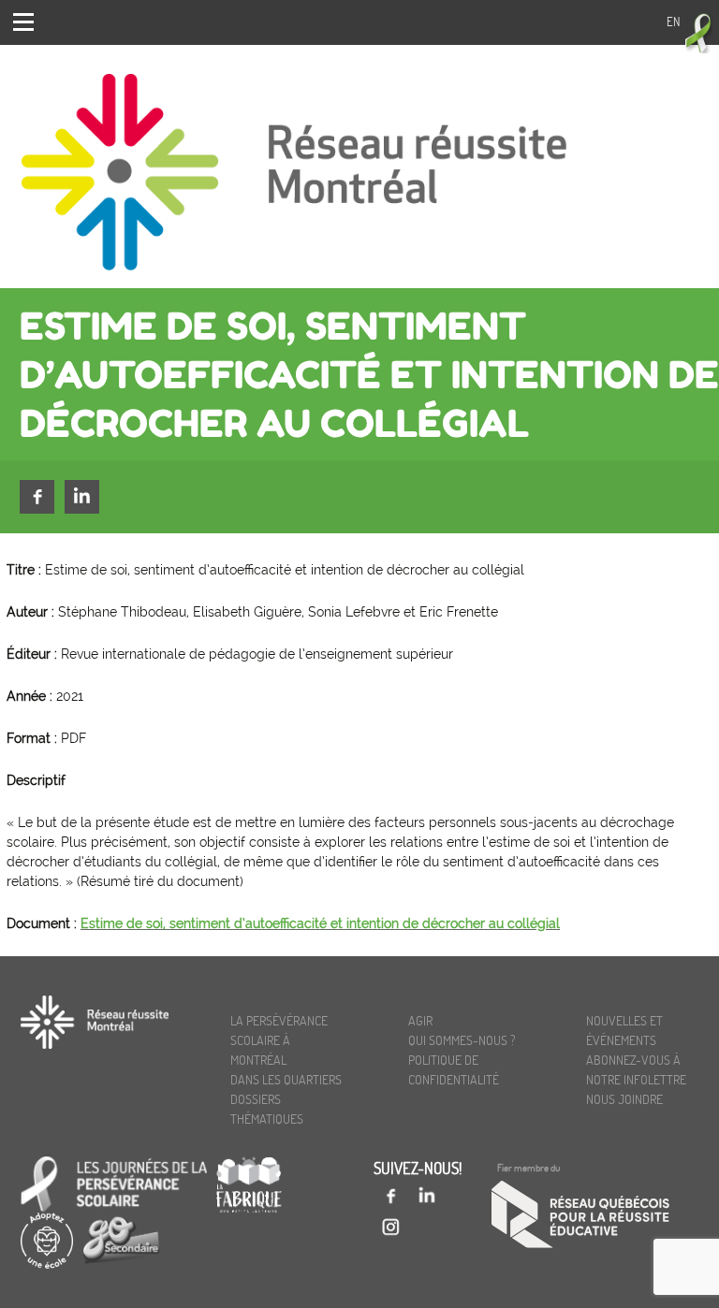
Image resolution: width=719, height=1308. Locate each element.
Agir (420, 1020)
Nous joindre (624, 1099)
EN (673, 21)
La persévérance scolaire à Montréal (279, 1040)
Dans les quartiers (286, 1079)
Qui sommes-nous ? (462, 1040)
